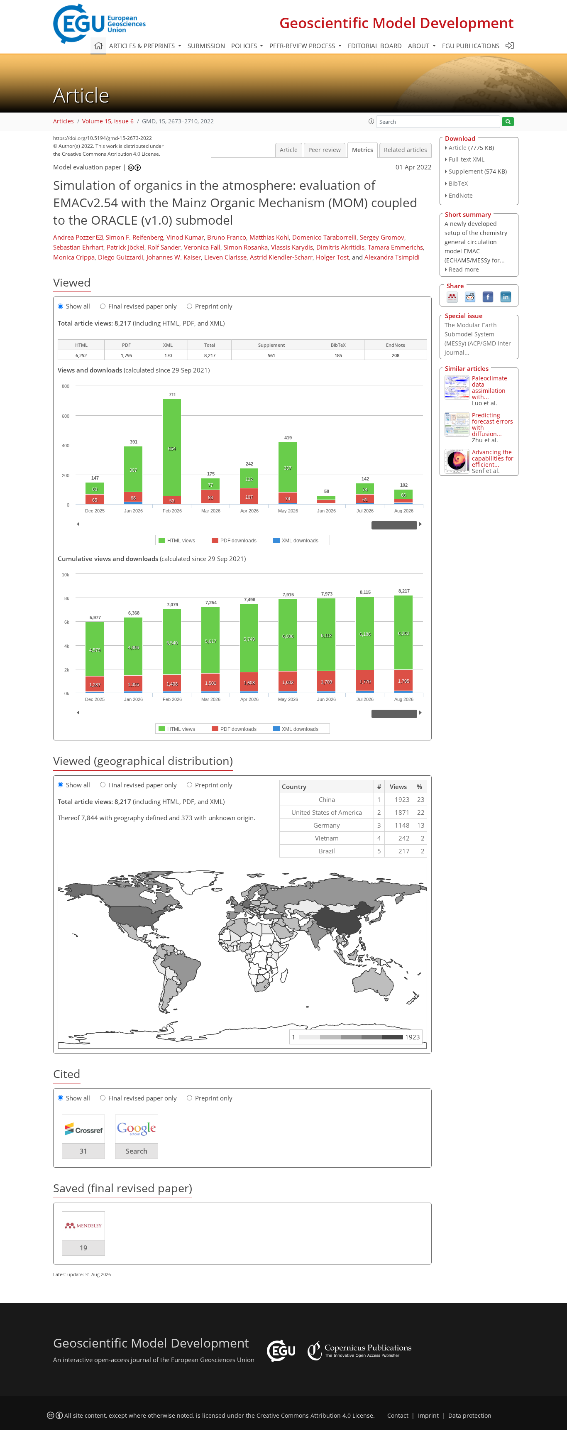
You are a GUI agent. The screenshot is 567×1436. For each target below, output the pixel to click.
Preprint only (213, 306)
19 (83, 1247)
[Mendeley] (452, 296)
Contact (397, 1415)
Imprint (428, 1415)
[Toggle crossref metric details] (83, 1129)
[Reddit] (470, 296)
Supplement (466, 171)
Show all (78, 306)
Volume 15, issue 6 (108, 121)
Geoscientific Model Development (396, 22)
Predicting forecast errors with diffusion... (492, 424)
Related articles (405, 150)
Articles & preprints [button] (142, 46)
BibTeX (458, 183)
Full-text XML (466, 159)
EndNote (461, 195)
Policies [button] (245, 46)
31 (83, 1151)
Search (136, 1151)
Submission (206, 46)
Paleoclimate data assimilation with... (489, 387)
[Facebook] (488, 296)
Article (289, 150)
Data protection (469, 1415)
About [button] (419, 46)
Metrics (362, 150)
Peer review (324, 150)
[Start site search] (508, 122)
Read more (464, 269)
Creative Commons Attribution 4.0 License (315, 1415)
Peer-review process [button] (303, 46)
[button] (371, 121)
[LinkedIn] (505, 296)
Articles (63, 121)
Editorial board (375, 46)
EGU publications (470, 46)
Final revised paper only (142, 306)
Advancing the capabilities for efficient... (492, 458)
